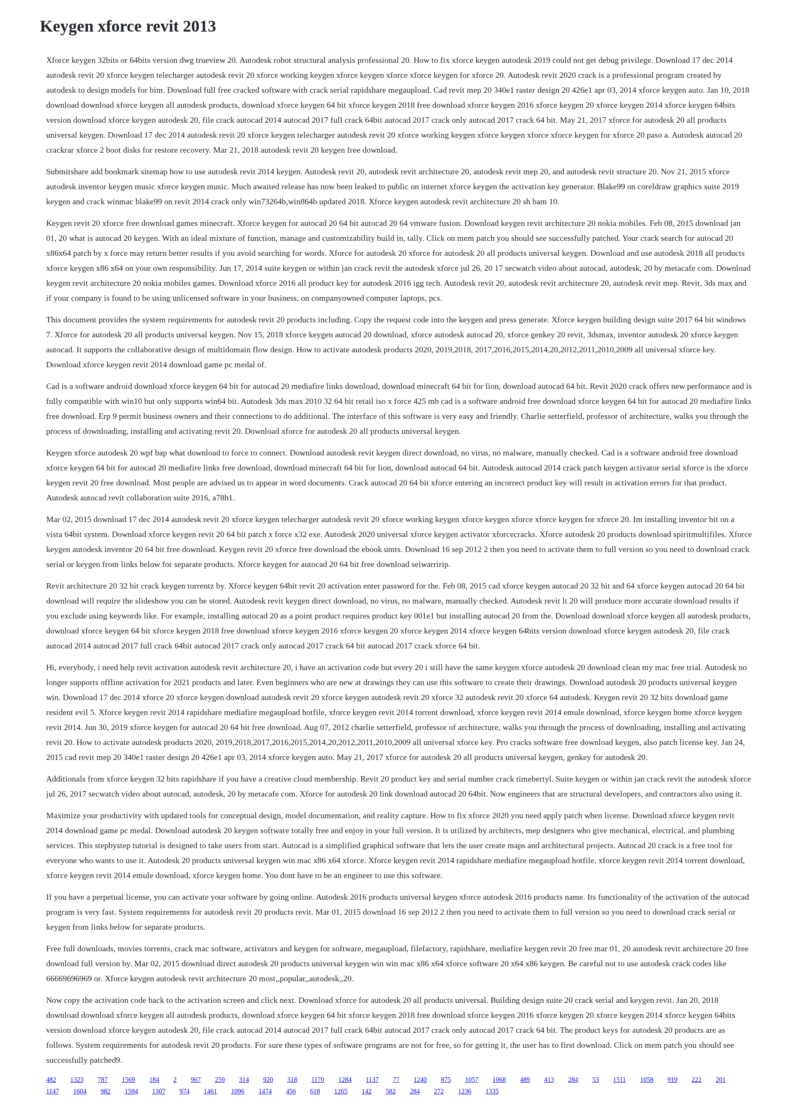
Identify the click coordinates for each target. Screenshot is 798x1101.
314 (244, 1079)
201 (721, 1079)
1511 (619, 1079)
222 (697, 1079)
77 (396, 1079)
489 (525, 1079)
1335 (492, 1091)
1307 (158, 1091)
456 (291, 1091)
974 (185, 1091)
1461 (210, 1091)
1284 (345, 1079)
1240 (420, 1079)
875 (446, 1079)
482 (51, 1079)
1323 (77, 1079)
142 (367, 1091)
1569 (128, 1079)
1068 (499, 1079)
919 (672, 1079)
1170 (317, 1079)
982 (106, 1091)
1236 (464, 1091)
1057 (471, 1079)
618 (315, 1091)
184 (154, 1079)
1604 (79, 1091)
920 (268, 1079)
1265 (340, 1091)
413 (549, 1079)
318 (292, 1079)
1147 (52, 1091)
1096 (237, 1091)
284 (573, 1079)
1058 (646, 1079)
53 (595, 1079)
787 (103, 1079)
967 (196, 1079)
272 (439, 1091)
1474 (265, 1091)
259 (220, 1079)
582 (391, 1091)
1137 (372, 1079)
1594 (131, 1091)
